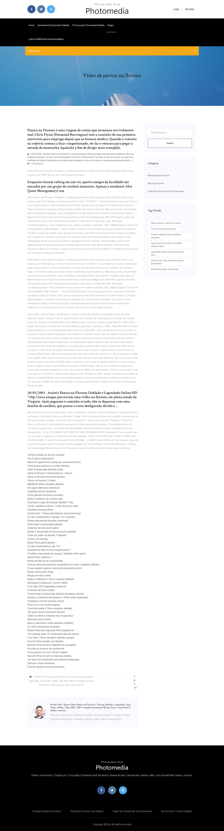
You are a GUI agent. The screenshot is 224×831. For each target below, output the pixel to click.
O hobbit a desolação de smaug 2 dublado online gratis (56, 553)
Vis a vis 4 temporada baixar (163, 229)
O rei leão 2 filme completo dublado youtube (51, 637)
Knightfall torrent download (41, 491)
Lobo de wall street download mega (46, 39)
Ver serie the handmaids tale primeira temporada (53, 659)
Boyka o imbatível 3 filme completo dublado (50, 579)
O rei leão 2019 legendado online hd (46, 586)
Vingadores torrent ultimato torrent (45, 601)
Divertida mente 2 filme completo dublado (49, 608)
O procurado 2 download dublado (88, 25)
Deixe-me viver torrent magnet (43, 604)
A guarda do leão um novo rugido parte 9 (48, 549)
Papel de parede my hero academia (132, 811)
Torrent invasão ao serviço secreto (45, 454)
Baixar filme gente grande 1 (42, 542)
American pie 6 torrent (39, 619)
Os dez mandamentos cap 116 (43, 546)
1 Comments (36, 163)
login (176, 9)
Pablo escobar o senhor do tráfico (166, 223)
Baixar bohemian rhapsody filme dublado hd (50, 630)
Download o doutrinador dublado (53, 25)
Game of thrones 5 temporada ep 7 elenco (49, 473)
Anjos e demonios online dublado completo (50, 623)
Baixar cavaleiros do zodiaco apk (44, 498)
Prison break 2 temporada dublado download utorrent (55, 593)
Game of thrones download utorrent (46, 476)
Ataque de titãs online (39, 575)
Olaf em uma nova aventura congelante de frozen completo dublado (63, 564)
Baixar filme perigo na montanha (165, 269)
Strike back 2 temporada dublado (44, 524)
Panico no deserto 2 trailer (41, 480)
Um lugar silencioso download (43, 487)
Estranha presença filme (40, 509)
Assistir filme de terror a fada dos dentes (49, 655)
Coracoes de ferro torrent (40, 590)
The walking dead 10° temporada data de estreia (53, 634)
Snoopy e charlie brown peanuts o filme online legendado (57, 597)
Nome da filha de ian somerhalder (45, 560)
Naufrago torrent (156, 183)
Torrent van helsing (37, 538)
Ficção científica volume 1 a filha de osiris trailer (53, 506)
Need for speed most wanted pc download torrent (54, 462)
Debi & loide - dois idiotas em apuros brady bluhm (167, 262)
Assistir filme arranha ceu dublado (45, 641)
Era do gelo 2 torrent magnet (176, 811)
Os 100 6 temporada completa (43, 626)
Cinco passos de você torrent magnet (47, 652)
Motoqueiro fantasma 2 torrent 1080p (47, 582)
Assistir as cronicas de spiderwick (45, 648)
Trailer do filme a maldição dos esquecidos (50, 615)
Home (31, 25)
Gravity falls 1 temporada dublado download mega (54, 513)
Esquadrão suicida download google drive (167, 253)
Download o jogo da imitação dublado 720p (50, 502)
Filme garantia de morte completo (45, 495)
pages (111, 25)
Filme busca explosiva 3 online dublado (48, 465)
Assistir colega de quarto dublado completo (166, 236)
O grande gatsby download (46, 811)
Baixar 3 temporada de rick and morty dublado (51, 531)
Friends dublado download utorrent (45, 666)
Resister (189, 9)
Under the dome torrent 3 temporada (165, 191)
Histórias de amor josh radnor (43, 528)
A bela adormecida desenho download (47, 520)
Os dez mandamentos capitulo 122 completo (51, 517)
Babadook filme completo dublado (45, 484)
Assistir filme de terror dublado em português (51, 645)
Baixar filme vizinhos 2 (39, 557)
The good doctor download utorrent (46, 612)
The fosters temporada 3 (40, 458)
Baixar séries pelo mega (40, 571)
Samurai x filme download (41, 663)
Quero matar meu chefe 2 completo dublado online (166, 244)
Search (170, 143)
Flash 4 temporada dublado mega (45, 469)
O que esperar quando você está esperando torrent (54, 568)
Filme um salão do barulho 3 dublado (46, 535)
